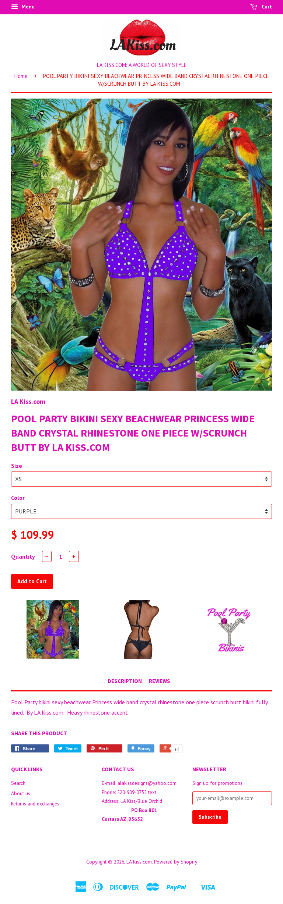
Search (18, 783)
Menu (27, 6)
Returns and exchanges (35, 803)
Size (16, 465)
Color (18, 497)
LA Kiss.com (139, 861)
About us (20, 793)
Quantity (23, 556)
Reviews (159, 680)
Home (21, 75)
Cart (266, 6)
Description (125, 680)
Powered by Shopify (175, 861)
